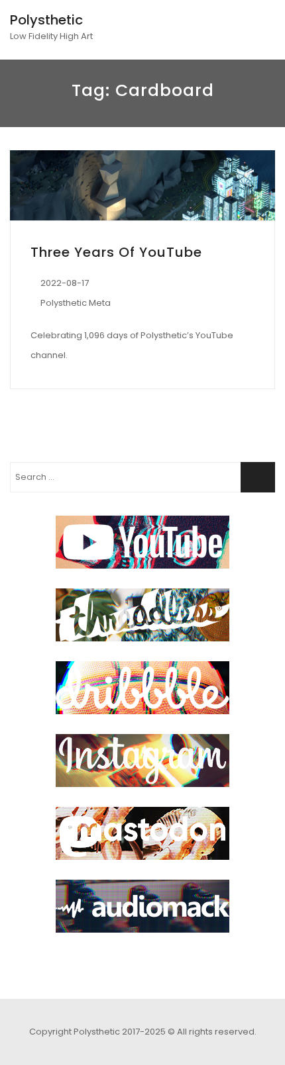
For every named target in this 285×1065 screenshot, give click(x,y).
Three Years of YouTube (116, 252)
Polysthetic (46, 20)
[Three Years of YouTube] (142, 185)
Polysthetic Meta (75, 303)
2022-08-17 (64, 283)
